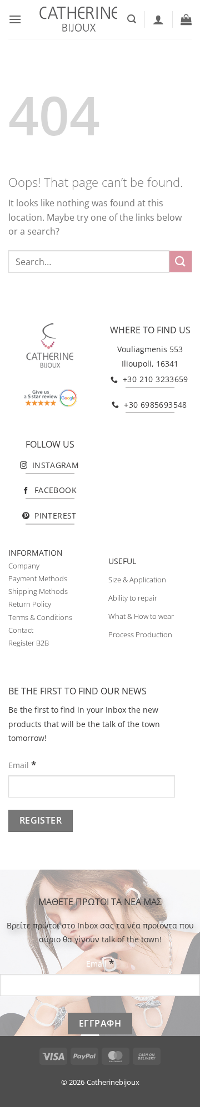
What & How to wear (141, 616)
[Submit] (180, 261)
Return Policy (29, 604)
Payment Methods (37, 578)
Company (23, 566)
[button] (15, 19)
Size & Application (137, 580)
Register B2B (28, 643)
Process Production (140, 634)
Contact (20, 630)
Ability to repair (132, 598)
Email (22, 764)
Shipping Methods (38, 591)
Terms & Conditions (40, 617)
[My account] (158, 19)
